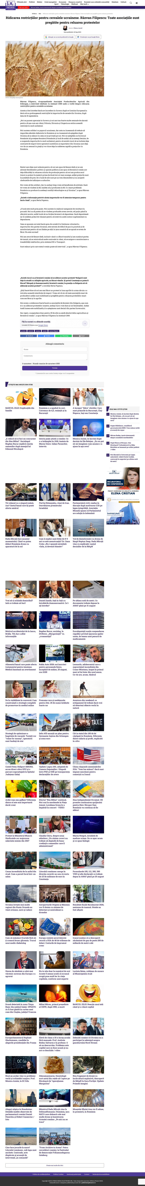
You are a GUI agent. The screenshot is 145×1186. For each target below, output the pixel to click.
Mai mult (84, 4)
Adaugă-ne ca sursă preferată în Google (60, 37)
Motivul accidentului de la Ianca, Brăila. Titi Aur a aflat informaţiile (20, 634)
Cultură (123, 2)
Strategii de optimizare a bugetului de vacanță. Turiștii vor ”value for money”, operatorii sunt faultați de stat (20, 737)
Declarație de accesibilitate (101, 1174)
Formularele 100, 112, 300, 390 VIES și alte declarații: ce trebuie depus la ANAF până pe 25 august (88, 874)
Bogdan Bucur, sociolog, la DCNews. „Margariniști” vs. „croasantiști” (52, 634)
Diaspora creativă (75, 2)
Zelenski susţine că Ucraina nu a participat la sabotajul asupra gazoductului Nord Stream (88, 1040)
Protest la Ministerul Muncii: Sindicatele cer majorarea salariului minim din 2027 (18, 838)
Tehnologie (65, 4)
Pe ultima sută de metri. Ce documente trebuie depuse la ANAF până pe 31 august (86, 603)
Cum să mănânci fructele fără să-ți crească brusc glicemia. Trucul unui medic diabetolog (20, 940)
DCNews (10, 5)
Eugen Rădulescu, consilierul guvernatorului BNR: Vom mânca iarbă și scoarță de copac (125, 428)
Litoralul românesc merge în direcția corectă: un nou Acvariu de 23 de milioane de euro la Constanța (54, 875)
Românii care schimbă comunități (96, 2)
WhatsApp (65, 336)
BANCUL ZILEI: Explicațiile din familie (19, 409)
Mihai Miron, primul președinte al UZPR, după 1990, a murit (53, 1005)
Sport (56, 4)
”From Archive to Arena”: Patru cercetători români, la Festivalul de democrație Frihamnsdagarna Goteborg (54, 1151)
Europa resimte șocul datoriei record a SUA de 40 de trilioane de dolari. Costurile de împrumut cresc (54, 942)
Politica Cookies (58, 1174)
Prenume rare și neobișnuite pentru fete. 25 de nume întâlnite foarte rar (54, 703)
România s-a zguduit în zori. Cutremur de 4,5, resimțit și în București (53, 410)
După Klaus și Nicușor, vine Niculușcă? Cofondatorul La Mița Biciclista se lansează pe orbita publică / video (124, 446)
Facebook (30, 336)
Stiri (40, 13)
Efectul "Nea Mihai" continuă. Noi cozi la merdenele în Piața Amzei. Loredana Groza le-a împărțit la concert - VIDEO (53, 804)
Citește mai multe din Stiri (54, 1165)
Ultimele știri (22, 2)
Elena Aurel (78, 28)
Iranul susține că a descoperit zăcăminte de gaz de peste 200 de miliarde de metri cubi (88, 940)
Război (39, 2)
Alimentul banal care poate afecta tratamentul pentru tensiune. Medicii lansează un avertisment (21, 667)
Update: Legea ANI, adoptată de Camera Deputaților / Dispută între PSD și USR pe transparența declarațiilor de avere (54, 770)
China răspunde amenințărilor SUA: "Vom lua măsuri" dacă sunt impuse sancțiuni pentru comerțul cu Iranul (88, 770)
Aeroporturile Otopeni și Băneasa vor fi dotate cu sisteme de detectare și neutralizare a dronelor (54, 908)
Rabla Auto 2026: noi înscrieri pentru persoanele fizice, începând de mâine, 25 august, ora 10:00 (53, 668)
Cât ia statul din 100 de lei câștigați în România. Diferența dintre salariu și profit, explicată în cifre (88, 737)
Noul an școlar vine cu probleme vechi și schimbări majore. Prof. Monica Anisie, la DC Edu (20, 1078)
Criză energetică (50, 2)
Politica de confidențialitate (41, 1174)
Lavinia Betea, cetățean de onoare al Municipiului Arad (88, 972)
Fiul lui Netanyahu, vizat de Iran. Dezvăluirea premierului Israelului (54, 505)
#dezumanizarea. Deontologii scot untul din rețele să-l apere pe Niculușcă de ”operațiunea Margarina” (54, 1080)
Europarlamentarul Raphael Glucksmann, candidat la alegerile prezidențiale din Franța (20, 1040)
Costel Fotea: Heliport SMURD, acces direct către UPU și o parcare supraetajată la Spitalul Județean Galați (19, 770)
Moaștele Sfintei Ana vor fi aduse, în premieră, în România (88, 1110)
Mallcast (74, 4)
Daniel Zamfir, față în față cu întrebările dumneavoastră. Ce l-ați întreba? (54, 603)
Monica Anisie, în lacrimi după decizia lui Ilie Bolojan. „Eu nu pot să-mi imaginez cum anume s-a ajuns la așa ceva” (88, 442)
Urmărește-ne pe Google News (90, 37)
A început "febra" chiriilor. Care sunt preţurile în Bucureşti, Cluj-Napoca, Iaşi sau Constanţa (88, 410)
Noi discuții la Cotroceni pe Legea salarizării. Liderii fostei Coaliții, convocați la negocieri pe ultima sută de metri (124, 458)
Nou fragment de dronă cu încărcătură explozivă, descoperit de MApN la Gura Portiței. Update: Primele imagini (88, 1080)
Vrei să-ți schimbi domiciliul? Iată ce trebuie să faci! (19, 601)
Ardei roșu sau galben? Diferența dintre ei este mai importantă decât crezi (20, 802)
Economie (62, 2)
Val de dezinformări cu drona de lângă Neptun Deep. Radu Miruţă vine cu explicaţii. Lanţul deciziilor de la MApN (88, 542)
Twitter (47, 336)
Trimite (54, 368)
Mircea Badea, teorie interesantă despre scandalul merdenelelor (51, 7)
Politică (32, 2)
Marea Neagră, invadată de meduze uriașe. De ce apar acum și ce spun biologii (88, 838)
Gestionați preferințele (74, 1174)
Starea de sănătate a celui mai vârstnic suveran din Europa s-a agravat (20, 974)
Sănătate (115, 2)
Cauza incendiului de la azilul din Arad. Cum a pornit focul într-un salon (20, 874)
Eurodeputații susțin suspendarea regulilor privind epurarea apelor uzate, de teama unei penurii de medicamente (88, 635)
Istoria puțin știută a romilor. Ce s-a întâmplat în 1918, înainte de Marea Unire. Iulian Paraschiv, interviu (53, 442)
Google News (43, 325)
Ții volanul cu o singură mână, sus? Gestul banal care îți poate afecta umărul (19, 505)
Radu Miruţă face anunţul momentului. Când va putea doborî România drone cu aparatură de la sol (18, 542)
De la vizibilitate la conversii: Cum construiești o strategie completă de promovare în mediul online (21, 703)
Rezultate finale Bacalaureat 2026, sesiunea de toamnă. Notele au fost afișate (88, 907)
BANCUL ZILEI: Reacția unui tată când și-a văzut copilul (88, 1005)
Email (83, 336)
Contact (86, 1174)
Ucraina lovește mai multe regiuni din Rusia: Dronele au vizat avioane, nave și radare (18, 907)
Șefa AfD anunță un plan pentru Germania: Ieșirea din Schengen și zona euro (54, 736)
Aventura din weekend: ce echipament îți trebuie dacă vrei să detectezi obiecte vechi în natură (87, 704)
